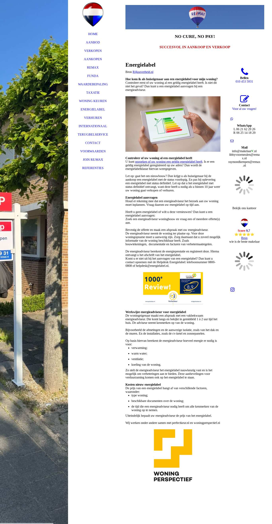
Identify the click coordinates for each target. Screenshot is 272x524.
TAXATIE (93, 92)
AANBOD (93, 42)
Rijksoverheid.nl (143, 72)
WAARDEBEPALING (93, 84)
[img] (34, 262)
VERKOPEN (93, 50)
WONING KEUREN (93, 101)
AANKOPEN (93, 59)
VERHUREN (93, 117)
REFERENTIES (93, 168)
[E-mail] (232, 141)
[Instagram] (232, 289)
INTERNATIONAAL (93, 126)
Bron (244, 238)
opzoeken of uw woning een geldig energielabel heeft (168, 161)
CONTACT (93, 143)
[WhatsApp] (231, 119)
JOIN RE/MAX (93, 159)
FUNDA (93, 76)
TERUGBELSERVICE (93, 134)
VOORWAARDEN (93, 151)
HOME (93, 34)
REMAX (93, 67)
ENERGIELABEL (93, 109)
